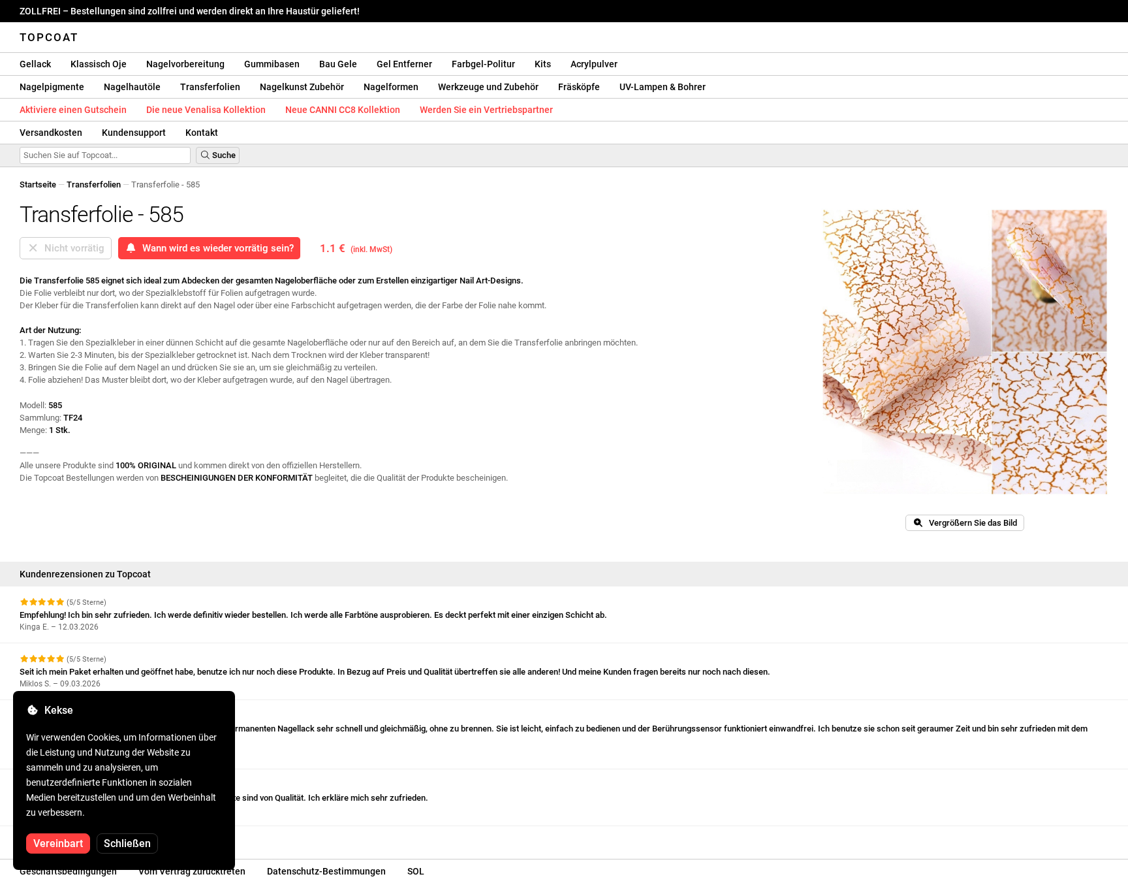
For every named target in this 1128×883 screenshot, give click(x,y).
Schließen (127, 843)
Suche (223, 155)
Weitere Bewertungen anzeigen (80, 838)
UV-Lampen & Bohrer (662, 87)
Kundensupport (134, 132)
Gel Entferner (404, 64)
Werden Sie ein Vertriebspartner (486, 109)
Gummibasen (272, 64)
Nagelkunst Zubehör (302, 87)
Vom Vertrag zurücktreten (191, 871)
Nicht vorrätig (71, 248)
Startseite (38, 184)
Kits (543, 64)
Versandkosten (51, 132)
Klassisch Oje (98, 64)
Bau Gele (338, 64)
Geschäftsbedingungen (68, 871)
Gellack (35, 64)
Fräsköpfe (579, 87)
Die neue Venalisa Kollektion (206, 109)
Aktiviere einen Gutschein (73, 109)
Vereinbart (58, 843)
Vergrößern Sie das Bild (970, 523)
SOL (415, 871)
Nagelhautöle (132, 87)
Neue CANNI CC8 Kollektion (342, 109)
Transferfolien (210, 87)
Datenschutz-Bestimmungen (326, 871)
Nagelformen (391, 87)
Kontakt (201, 132)
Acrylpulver (594, 64)
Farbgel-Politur (483, 64)
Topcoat (49, 37)
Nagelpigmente (52, 87)
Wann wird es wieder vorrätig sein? (215, 248)
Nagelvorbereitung (185, 64)
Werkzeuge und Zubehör (488, 87)
